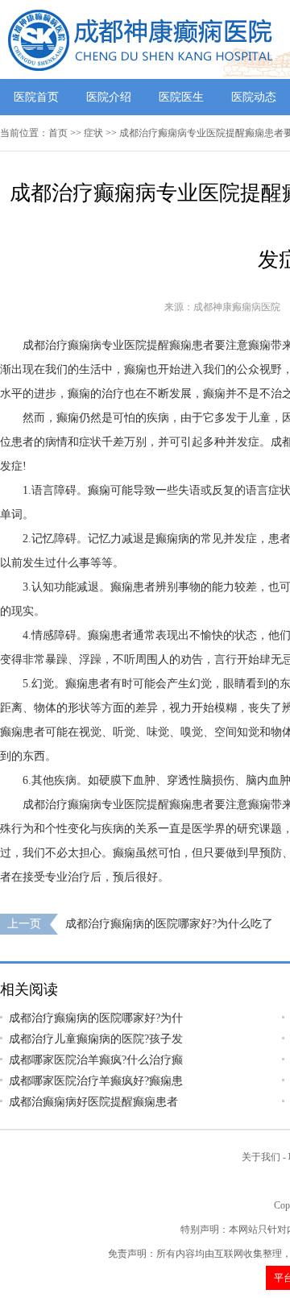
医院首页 (36, 97)
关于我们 (261, 1157)
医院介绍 (108, 97)
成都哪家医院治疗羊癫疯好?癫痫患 (96, 1081)
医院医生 (181, 97)
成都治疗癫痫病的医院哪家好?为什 (96, 1018)
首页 (58, 133)
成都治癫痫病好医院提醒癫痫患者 (93, 1102)
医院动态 (253, 97)
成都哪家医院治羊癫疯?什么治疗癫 (96, 1060)
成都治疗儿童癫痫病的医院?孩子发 (96, 1039)
